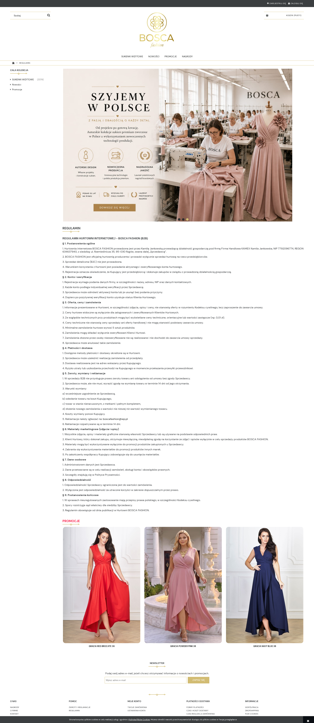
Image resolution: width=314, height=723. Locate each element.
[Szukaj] (49, 15)
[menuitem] (132, 56)
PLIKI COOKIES (251, 714)
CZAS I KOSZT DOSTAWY (197, 710)
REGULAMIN (74, 710)
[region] (183, 145)
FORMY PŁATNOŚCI (195, 707)
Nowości (16, 84)
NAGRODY (14, 707)
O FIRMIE (14, 710)
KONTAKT (14, 714)
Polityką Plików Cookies (139, 719)
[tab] (179, 219)
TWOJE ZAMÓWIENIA (137, 707)
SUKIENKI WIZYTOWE (23, 79)
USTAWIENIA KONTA (137, 710)
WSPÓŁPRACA (251, 707)
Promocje (17, 89)
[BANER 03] (183, 145)
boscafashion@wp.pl (115, 419)
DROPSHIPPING (252, 710)
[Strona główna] (157, 29)
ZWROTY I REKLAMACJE (79, 707)
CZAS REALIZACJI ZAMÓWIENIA (200, 714)
